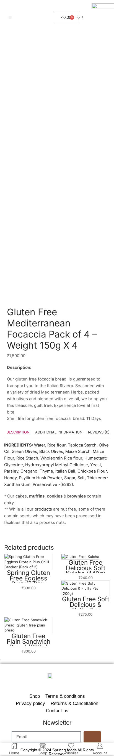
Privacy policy (30, 703)
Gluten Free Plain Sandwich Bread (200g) (28, 641)
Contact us (57, 710)
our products (39, 509)
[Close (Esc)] (0, 659)
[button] (10, 17)
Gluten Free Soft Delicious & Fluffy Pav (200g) (85, 607)
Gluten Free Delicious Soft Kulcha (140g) (85, 568)
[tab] (18, 432)
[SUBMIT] (92, 736)
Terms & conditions (65, 696)
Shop (34, 696)
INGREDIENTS (18, 445)
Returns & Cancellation (74, 703)
